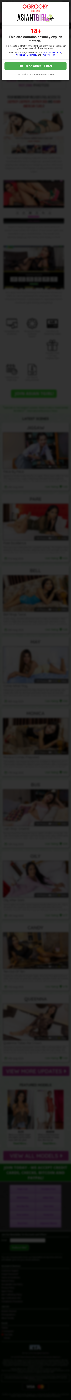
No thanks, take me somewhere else (36, 74)
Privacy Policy (48, 55)
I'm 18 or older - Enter (36, 66)
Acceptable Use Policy (26, 55)
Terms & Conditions (52, 52)
